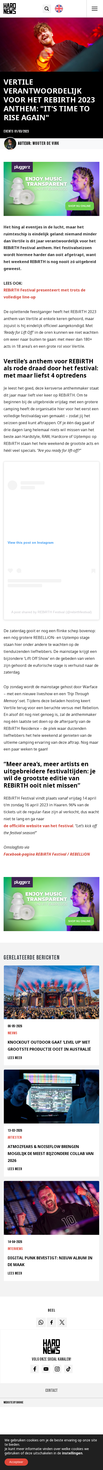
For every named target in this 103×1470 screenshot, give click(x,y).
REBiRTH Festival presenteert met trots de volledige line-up (45, 293)
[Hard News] (10, 8)
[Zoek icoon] (47, 9)
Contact (51, 1390)
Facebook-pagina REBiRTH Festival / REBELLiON (47, 854)
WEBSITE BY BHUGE (13, 1402)
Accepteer (16, 1462)
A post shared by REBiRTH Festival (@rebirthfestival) (51, 612)
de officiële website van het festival (38, 825)
